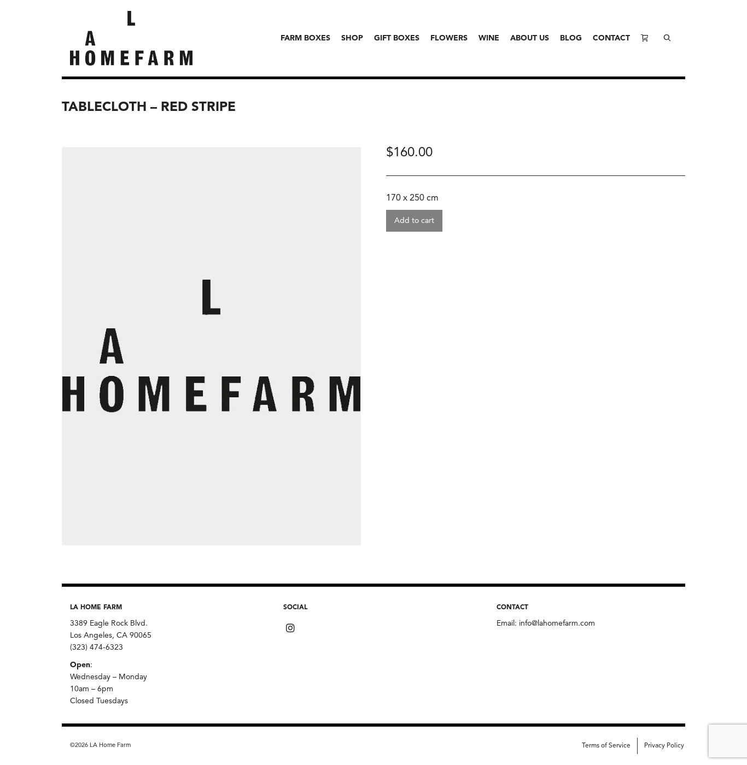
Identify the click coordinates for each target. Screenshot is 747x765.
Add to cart (414, 221)
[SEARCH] (667, 38)
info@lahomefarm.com (557, 623)
